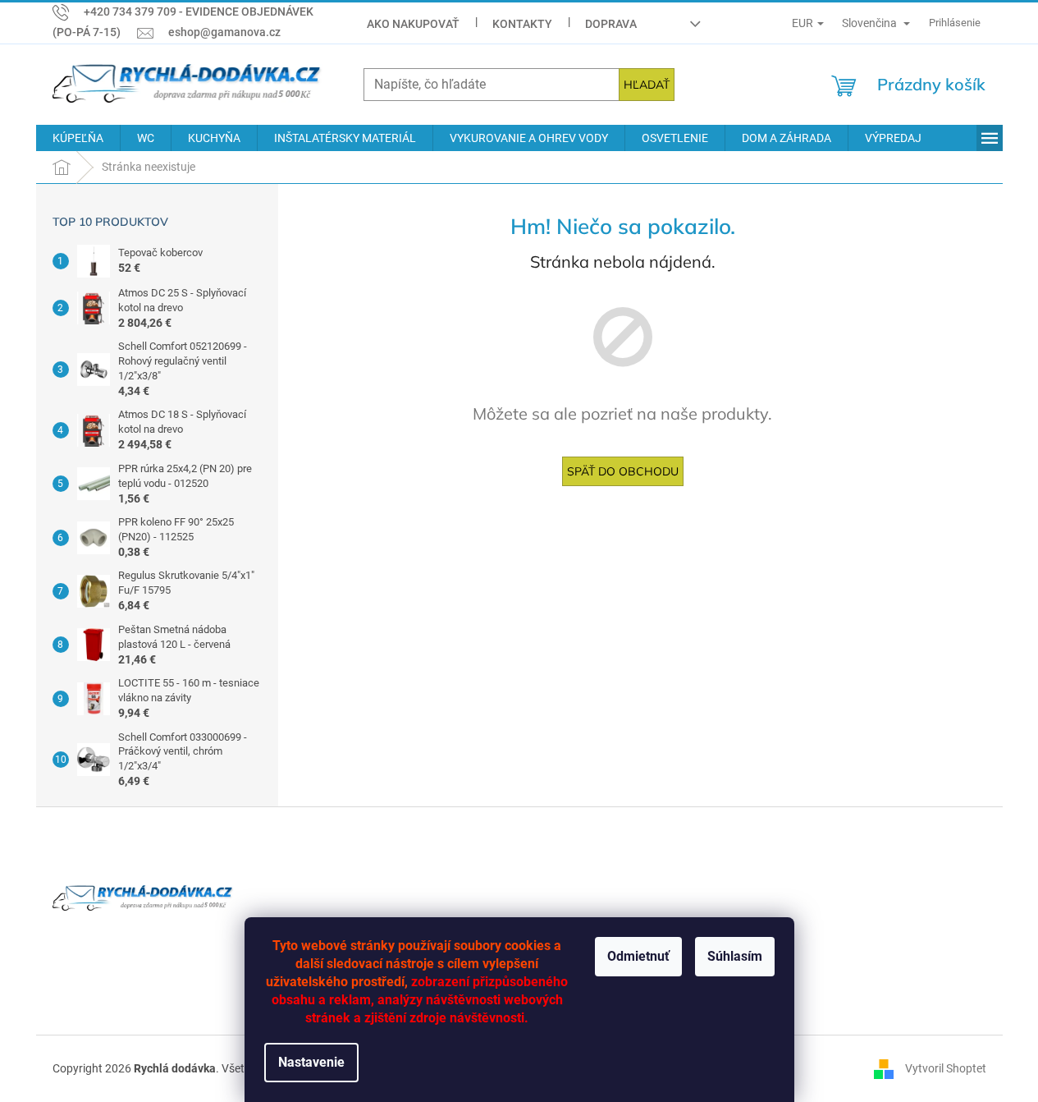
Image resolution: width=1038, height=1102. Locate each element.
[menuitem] (78, 138)
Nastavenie (311, 1062)
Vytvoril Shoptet (945, 1067)
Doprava (611, 23)
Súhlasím (734, 956)
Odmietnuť (638, 956)
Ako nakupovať (413, 23)
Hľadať (647, 84)
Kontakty (522, 23)
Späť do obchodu (623, 471)
